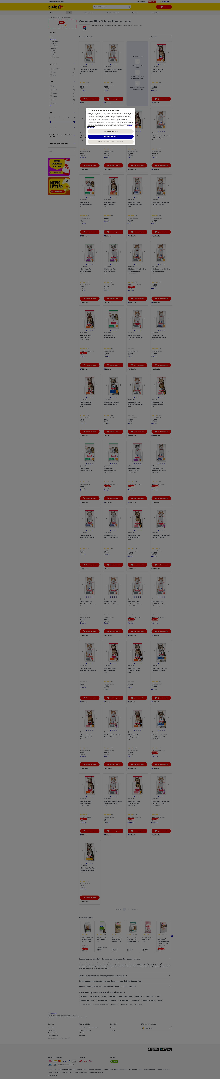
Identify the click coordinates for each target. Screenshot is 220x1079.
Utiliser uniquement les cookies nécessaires (111, 141)
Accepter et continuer (110, 136)
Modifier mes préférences (110, 131)
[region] (110, 126)
